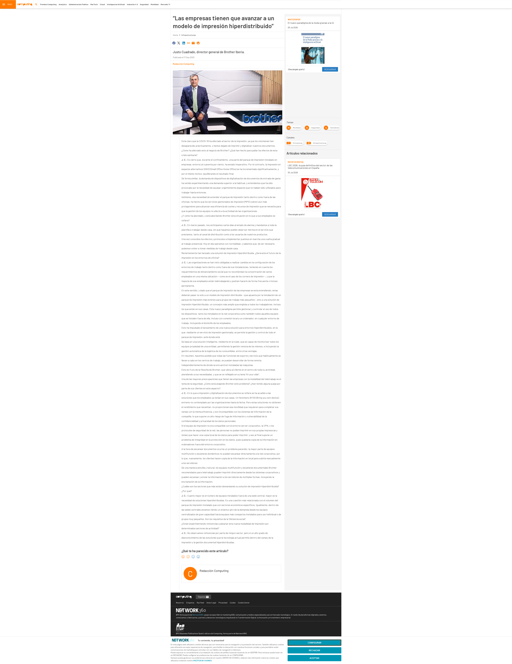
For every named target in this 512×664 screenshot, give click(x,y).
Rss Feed (200, 602)
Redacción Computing (183, 64)
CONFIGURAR (314, 642)
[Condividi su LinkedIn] (183, 43)
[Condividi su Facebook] (174, 43)
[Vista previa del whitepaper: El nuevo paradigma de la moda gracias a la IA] (313, 48)
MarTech (94, 4)
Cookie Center (243, 602)
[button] (8, 4)
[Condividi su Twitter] (179, 43)
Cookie (232, 602)
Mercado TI (165, 4)
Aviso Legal (211, 602)
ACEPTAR (314, 658)
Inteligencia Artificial (116, 4)
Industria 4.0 (132, 4)
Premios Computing (48, 4)
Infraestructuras (188, 35)
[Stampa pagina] (198, 43)
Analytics (63, 4)
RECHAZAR (314, 650)
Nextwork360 (197, 615)
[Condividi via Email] (193, 43)
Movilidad (155, 4)
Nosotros (180, 602)
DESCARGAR (330, 69)
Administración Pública (78, 4)
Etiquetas (190, 602)
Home (175, 35)
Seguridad (144, 4)
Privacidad (223, 602)
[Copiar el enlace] (188, 43)
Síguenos (202, 597)
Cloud (102, 4)
